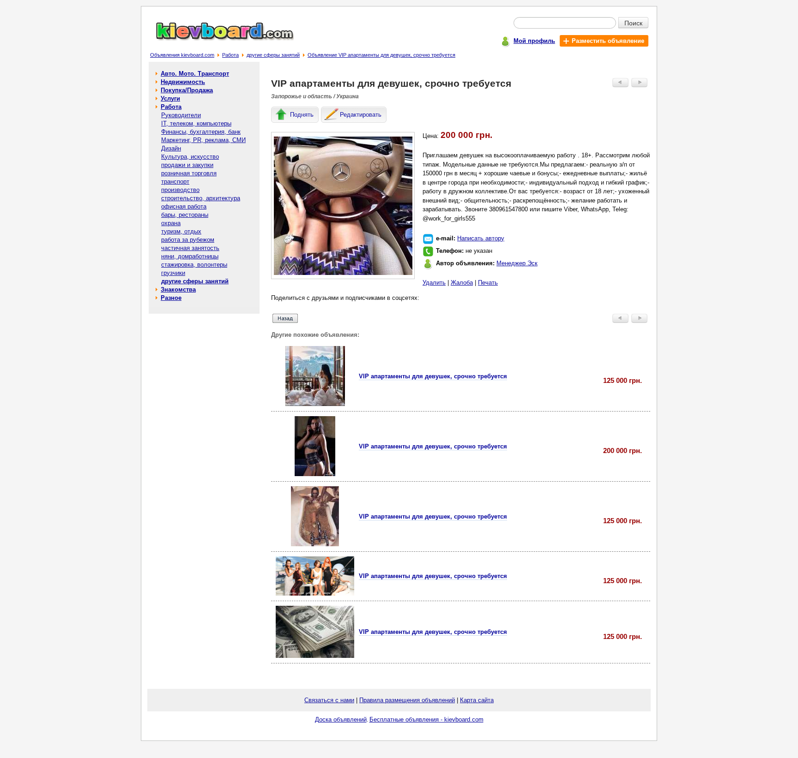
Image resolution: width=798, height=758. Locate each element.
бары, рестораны (184, 214)
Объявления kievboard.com (182, 55)
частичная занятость (190, 248)
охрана (171, 223)
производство (180, 189)
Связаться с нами (329, 700)
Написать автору (480, 238)
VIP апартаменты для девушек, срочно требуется (433, 376)
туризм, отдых (181, 231)
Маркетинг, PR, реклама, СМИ (203, 140)
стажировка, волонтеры (194, 264)
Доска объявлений (341, 719)
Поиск (633, 22)
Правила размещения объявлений (407, 700)
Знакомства (178, 289)
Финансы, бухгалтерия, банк (201, 131)
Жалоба (462, 282)
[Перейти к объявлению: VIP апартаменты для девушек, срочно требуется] (315, 403)
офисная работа (183, 206)
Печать (488, 282)
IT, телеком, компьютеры (196, 123)
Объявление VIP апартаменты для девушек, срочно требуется (381, 55)
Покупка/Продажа (187, 90)
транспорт (175, 181)
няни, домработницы (189, 256)
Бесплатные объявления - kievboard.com (426, 719)
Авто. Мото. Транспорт (195, 73)
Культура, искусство (190, 156)
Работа (230, 55)
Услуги (170, 98)
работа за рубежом (187, 239)
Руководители (181, 115)
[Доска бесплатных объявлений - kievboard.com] (219, 38)
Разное (171, 297)
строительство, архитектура (200, 198)
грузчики (173, 272)
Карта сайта (477, 700)
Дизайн (171, 148)
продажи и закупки (187, 164)
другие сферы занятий (273, 55)
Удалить (434, 282)
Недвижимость (183, 81)
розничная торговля (189, 173)
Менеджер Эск (517, 263)
